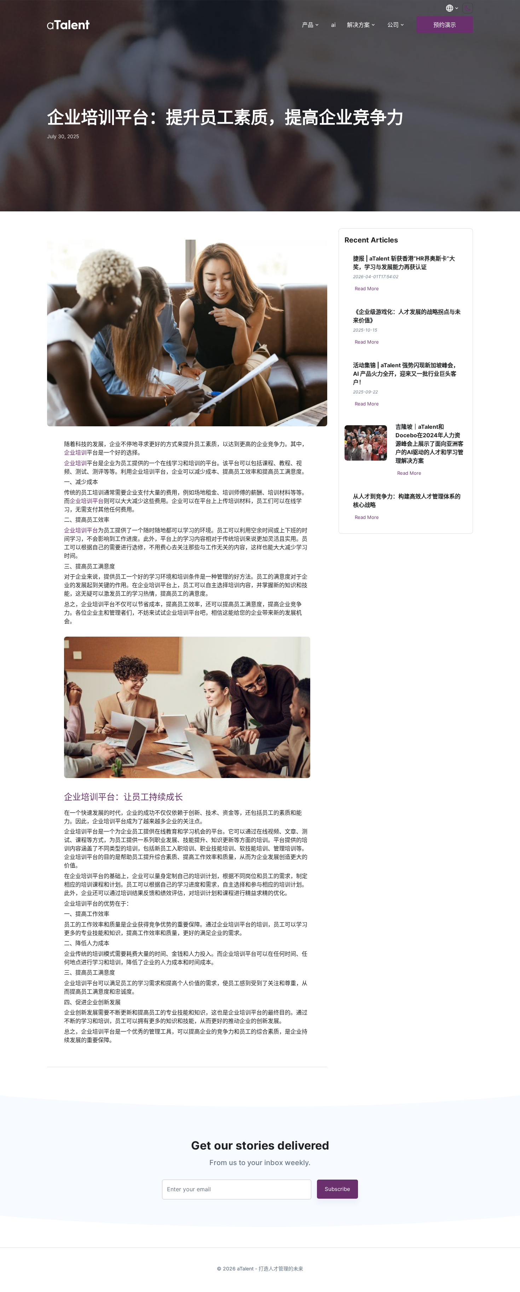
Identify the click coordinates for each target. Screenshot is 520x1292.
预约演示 (444, 24)
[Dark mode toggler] (467, 8)
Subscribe (337, 1189)
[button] (452, 8)
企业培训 (75, 452)
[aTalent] (68, 25)
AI (333, 24)
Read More (367, 288)
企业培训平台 (87, 500)
